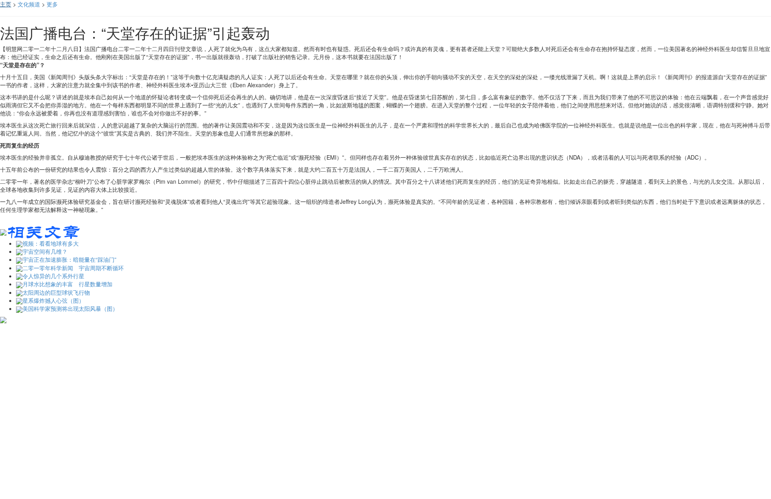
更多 (52, 4)
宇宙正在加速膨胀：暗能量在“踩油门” (69, 259)
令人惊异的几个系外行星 (53, 276)
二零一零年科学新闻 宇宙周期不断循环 (73, 268)
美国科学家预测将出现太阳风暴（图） (70, 308)
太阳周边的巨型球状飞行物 (56, 292)
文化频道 (29, 4)
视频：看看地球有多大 (50, 243)
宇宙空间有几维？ (44, 251)
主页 (5, 4)
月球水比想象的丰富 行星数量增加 (67, 284)
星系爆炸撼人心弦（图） (53, 300)
